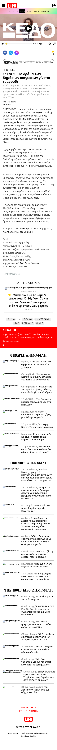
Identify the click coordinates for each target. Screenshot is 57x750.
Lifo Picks (11, 319)
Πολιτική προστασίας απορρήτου (35, 733)
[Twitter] (11, 53)
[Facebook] (5, 53)
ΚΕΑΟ (16, 323)
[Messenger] (16, 53)
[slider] (19, 43)
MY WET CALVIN (42, 319)
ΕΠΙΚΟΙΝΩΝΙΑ (28, 711)
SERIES (29, 11)
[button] (3, 345)
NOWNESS (45, 11)
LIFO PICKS (9, 70)
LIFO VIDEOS (13, 11)
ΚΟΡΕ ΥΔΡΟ (27, 323)
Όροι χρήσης (13, 733)
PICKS (22, 11)
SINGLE (39, 323)
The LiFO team (9, 102)
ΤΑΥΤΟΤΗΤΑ (28, 707)
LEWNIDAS (27, 319)
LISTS (36, 11)
